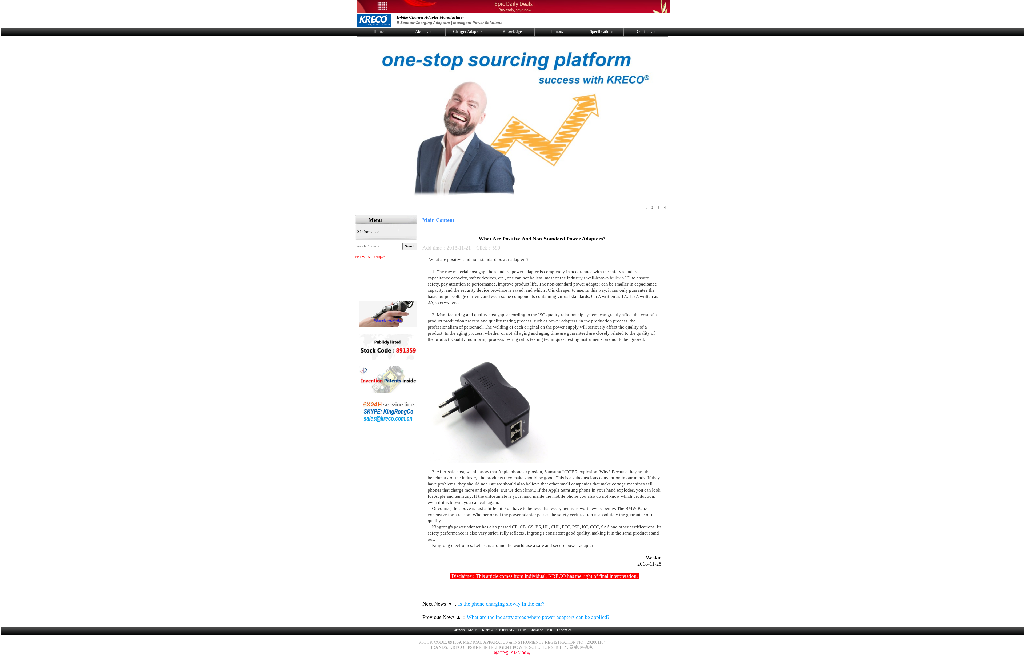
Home (379, 31)
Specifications (601, 31)
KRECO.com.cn (559, 630)
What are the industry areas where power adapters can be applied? (538, 617)
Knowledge (512, 31)
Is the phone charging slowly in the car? (501, 604)
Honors (557, 31)
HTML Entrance (530, 630)
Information (369, 232)
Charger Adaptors (467, 31)
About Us (423, 31)
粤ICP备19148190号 (512, 653)
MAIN (473, 630)
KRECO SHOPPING (498, 630)
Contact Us (646, 31)
